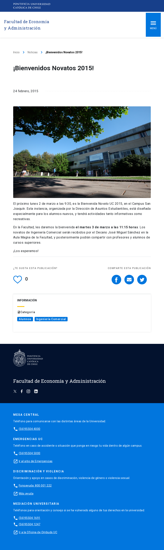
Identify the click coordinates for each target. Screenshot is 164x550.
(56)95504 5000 (29, 453)
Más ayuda (26, 493)
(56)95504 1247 (29, 524)
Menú (153, 28)
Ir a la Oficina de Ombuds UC (38, 532)
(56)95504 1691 (29, 517)
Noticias (33, 52)
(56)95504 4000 (29, 428)
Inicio (16, 52)
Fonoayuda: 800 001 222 (35, 485)
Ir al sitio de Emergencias (36, 461)
